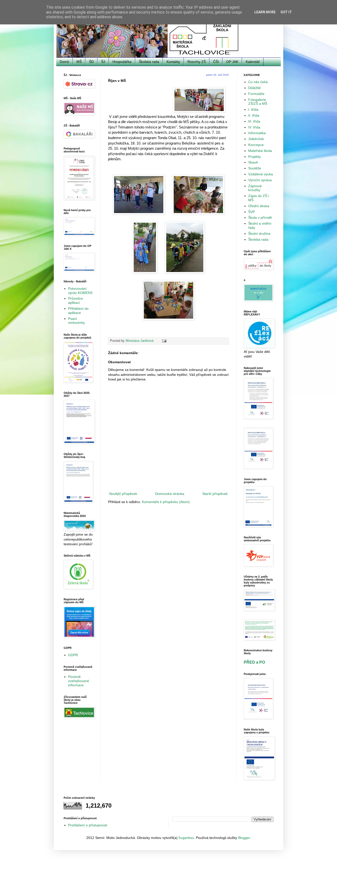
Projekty (254, 157)
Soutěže (254, 168)
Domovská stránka (169, 494)
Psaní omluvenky (76, 321)
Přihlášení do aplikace (78, 311)
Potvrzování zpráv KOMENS (80, 291)
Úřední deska (258, 206)
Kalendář (253, 62)
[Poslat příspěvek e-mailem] (164, 341)
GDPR (73, 655)
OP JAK (232, 62)
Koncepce (256, 145)
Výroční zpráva (260, 180)
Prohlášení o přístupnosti (87, 825)
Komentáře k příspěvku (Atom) (166, 502)
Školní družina (259, 234)
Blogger (244, 838)
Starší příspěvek (215, 494)
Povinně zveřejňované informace (78, 681)
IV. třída (254, 127)
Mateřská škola (260, 151)
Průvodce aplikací (75, 300)
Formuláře (256, 94)
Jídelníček (256, 139)
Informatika (257, 133)
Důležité (254, 88)
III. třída (254, 121)
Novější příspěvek (123, 494)
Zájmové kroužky (255, 188)
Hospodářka (121, 62)
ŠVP (251, 212)
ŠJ (103, 62)
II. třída (253, 115)
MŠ (79, 62)
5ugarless (186, 838)
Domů (64, 62)
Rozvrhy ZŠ (196, 62)
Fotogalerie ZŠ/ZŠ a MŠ (257, 102)
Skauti (253, 162)
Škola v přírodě (260, 217)
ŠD (91, 62)
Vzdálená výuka (260, 174)
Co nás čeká (258, 82)
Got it (286, 12)
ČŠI (216, 62)
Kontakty (173, 62)
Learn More (265, 12)
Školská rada (149, 62)
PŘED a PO (254, 662)
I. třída (253, 109)
